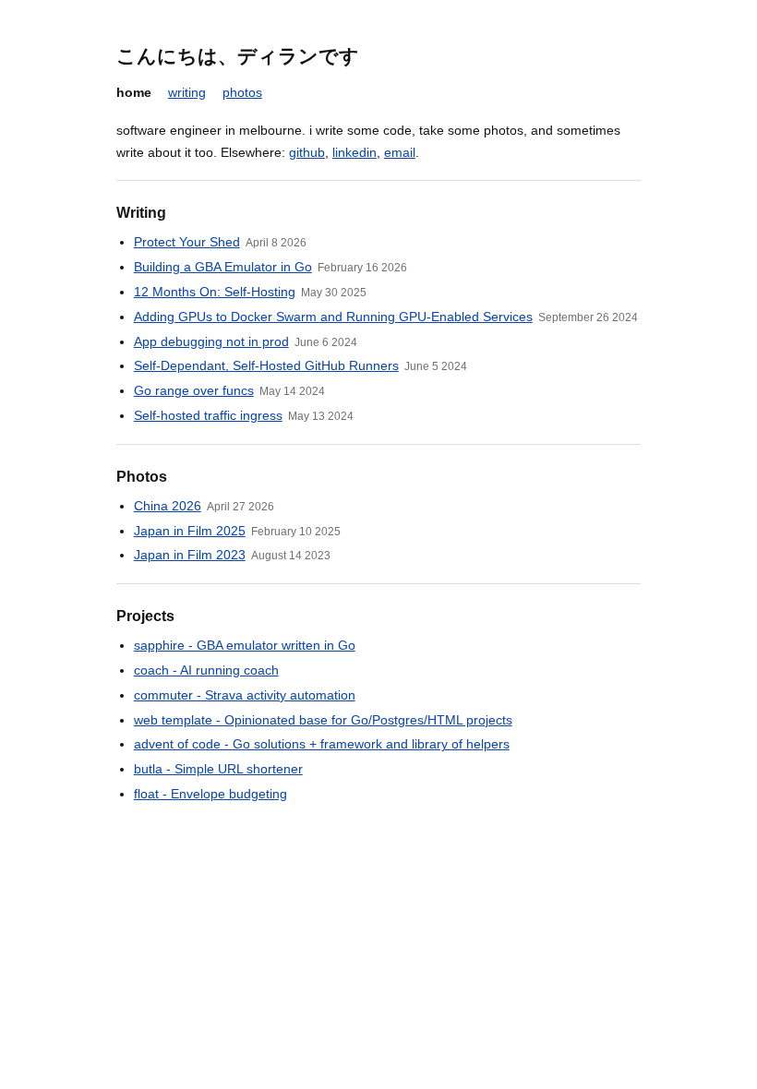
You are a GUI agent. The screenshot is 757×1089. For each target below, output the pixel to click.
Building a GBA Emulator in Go (223, 266)
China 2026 (167, 505)
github (307, 152)
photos (242, 92)
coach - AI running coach (206, 670)
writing (187, 92)
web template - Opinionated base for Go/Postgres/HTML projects (323, 719)
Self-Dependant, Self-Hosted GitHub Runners (266, 365)
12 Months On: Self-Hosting (214, 291)
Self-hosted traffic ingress (208, 415)
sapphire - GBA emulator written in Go (244, 645)
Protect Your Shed (187, 241)
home (133, 92)
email (399, 152)
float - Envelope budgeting (210, 793)
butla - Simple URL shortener (218, 768)
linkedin (354, 152)
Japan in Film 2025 (190, 530)
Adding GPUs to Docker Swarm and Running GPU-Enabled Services (333, 316)
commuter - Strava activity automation (244, 695)
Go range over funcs (194, 390)
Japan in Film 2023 (190, 554)
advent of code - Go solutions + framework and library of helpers (322, 743)
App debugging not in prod (211, 341)
